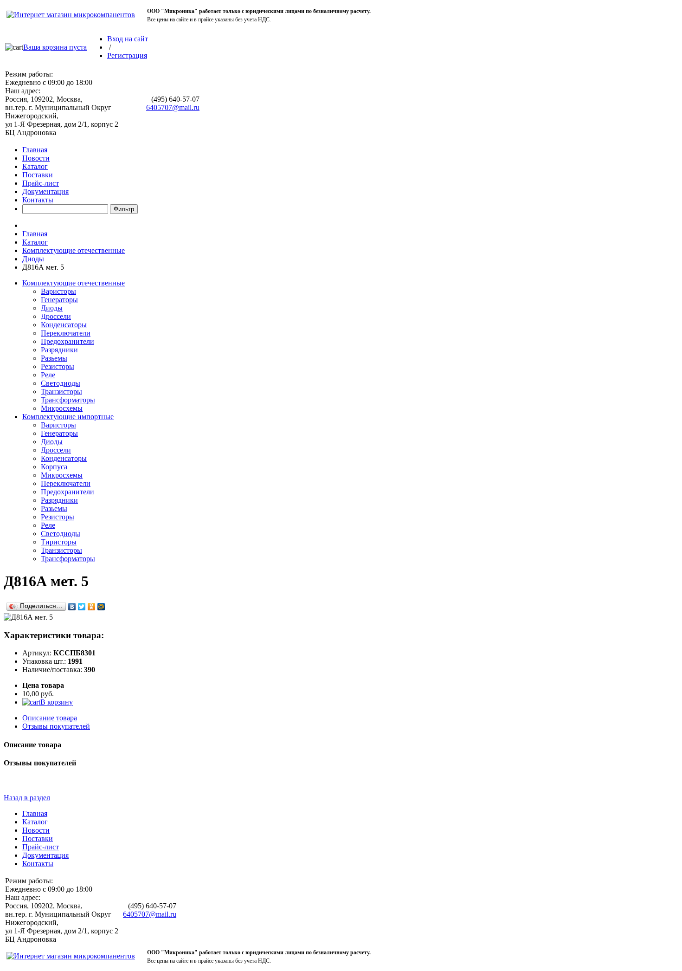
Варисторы (58, 291)
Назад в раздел (27, 798)
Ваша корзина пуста (55, 47)
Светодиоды (60, 383)
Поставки (37, 175)
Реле (48, 375)
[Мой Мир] (101, 607)
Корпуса (54, 467)
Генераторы (59, 300)
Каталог (35, 166)
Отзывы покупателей (56, 726)
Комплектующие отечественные (73, 250)
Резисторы (57, 366)
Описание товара (49, 718)
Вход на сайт (127, 39)
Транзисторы (61, 391)
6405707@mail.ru (172, 107)
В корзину (56, 702)
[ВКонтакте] (72, 607)
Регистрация (127, 55)
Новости (36, 158)
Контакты (37, 200)
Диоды (33, 259)
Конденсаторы (64, 325)
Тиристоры (59, 542)
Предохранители (67, 341)
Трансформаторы (68, 400)
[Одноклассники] (92, 607)
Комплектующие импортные (68, 417)
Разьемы (54, 358)
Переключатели (65, 333)
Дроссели (56, 316)
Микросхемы (62, 408)
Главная (34, 150)
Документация (45, 191)
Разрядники (59, 350)
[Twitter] (82, 607)
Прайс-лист (40, 183)
